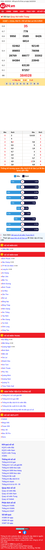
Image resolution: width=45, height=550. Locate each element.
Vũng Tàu (5, 330)
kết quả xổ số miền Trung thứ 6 (22, 235)
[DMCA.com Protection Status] (22, 529)
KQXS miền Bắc (8, 447)
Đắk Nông (5, 343)
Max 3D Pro (6, 433)
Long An (5, 269)
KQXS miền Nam (8, 450)
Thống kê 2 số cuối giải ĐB (12, 395)
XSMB (8, 11)
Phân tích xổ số (8, 503)
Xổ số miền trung (12, 336)
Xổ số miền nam (11, 255)
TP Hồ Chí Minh (8, 266)
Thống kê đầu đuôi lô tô (10, 479)
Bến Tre (5, 280)
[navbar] (3, 11)
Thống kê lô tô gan (9, 462)
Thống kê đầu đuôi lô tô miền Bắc (14, 402)
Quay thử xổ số (8, 488)
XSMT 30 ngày (7, 523)
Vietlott (4, 419)
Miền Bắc (5, 249)
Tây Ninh (5, 316)
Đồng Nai (5, 301)
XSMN (15, 11)
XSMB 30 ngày (7, 518)
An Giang (5, 273)
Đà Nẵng (5, 339)
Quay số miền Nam (9, 494)
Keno (4, 437)
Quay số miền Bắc (9, 491)
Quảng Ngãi (6, 347)
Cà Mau (5, 291)
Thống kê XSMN (8, 508)
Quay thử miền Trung (19, 17)
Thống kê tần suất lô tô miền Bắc (14, 406)
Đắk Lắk (5, 354)
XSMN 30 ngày (7, 520)
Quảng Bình (6, 375)
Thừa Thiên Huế (8, 386)
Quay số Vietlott (8, 499)
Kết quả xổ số (8, 445)
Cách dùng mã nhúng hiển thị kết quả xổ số (18, 410)
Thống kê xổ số (8, 459)
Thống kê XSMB (8, 506)
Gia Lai (4, 357)
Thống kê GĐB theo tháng (11, 470)
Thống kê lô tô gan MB (10, 399)
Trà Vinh (5, 323)
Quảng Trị (5, 382)
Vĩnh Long (5, 327)
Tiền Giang (6, 319)
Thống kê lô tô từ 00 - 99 (11, 484)
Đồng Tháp (6, 305)
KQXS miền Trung (9, 453)
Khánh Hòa (6, 361)
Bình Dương (6, 284)
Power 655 (6, 426)
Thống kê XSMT (8, 511)
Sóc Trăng (5, 312)
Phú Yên (5, 372)
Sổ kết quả (6, 515)
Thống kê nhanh (8, 482)
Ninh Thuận (6, 368)
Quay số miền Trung (9, 496)
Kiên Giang (6, 309)
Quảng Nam (6, 379)
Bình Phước (6, 258)
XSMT (22, 11)
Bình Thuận (6, 287)
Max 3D (5, 430)
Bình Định (5, 350)
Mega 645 (5, 423)
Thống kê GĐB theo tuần (11, 468)
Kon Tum (5, 365)
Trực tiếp (30, 11)
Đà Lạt (4, 298)
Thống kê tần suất (8, 476)
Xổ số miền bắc (11, 245)
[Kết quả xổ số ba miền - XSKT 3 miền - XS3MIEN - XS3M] (7, 6)
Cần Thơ (5, 294)
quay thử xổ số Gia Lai (18, 238)
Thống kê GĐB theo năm (11, 473)
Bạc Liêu (5, 276)
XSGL (12, 21)
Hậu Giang (6, 262)
